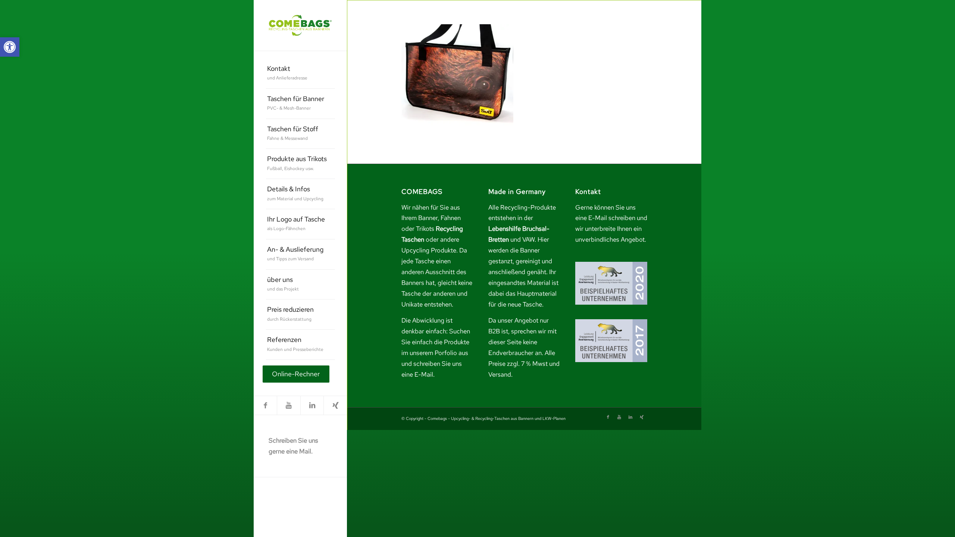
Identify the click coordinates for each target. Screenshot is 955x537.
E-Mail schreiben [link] (611, 218)
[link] (9, 47)
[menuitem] (300, 74)
